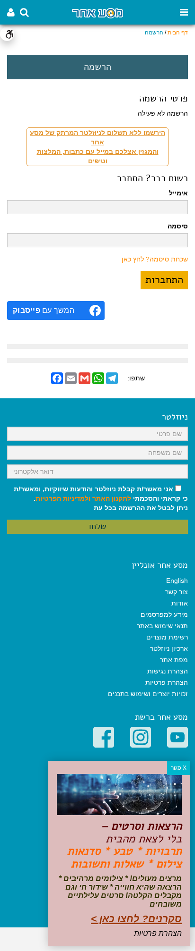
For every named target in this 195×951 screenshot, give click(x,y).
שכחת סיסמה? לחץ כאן (155, 259)
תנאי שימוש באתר (162, 626)
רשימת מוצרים (167, 637)
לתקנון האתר (111, 498)
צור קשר (176, 592)
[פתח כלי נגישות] (7, 34)
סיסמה (178, 226)
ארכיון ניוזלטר (169, 648)
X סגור (178, 768)
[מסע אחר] (97, 12)
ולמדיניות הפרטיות (62, 498)
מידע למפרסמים (164, 614)
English (177, 580)
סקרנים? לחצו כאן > (136, 918)
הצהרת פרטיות (166, 682)
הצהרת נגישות (167, 671)
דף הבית (178, 32)
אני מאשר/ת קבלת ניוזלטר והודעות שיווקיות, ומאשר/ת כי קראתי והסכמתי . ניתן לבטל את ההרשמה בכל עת (101, 498)
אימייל (178, 193)
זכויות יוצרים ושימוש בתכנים (148, 694)
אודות (179, 603)
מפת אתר (174, 660)
